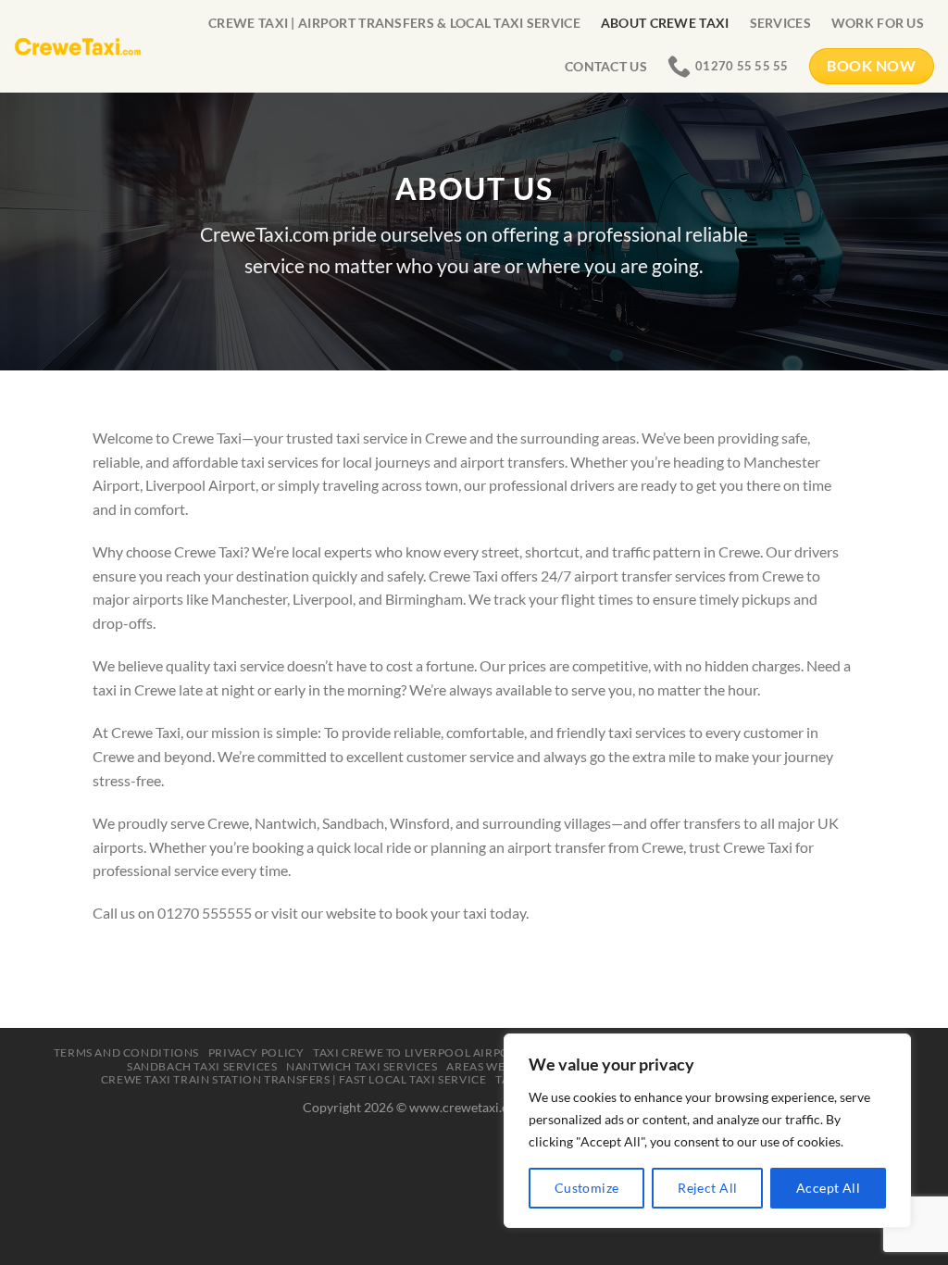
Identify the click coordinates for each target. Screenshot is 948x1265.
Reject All (707, 1188)
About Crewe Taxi (665, 23)
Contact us (606, 66)
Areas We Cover (497, 1066)
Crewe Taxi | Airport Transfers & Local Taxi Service (394, 23)
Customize (587, 1188)
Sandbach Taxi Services (202, 1066)
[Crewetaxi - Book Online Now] (78, 45)
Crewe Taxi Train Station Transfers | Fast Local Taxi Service (294, 1079)
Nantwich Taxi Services (361, 1066)
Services (780, 23)
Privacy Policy (256, 1052)
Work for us (877, 23)
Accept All (828, 1188)
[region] (707, 1130)
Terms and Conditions (126, 1052)
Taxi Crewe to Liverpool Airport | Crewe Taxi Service (484, 1052)
